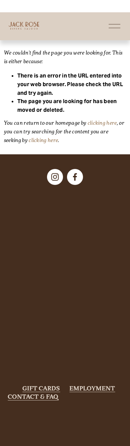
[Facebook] (75, 177)
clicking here (102, 123)
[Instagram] (55, 177)
